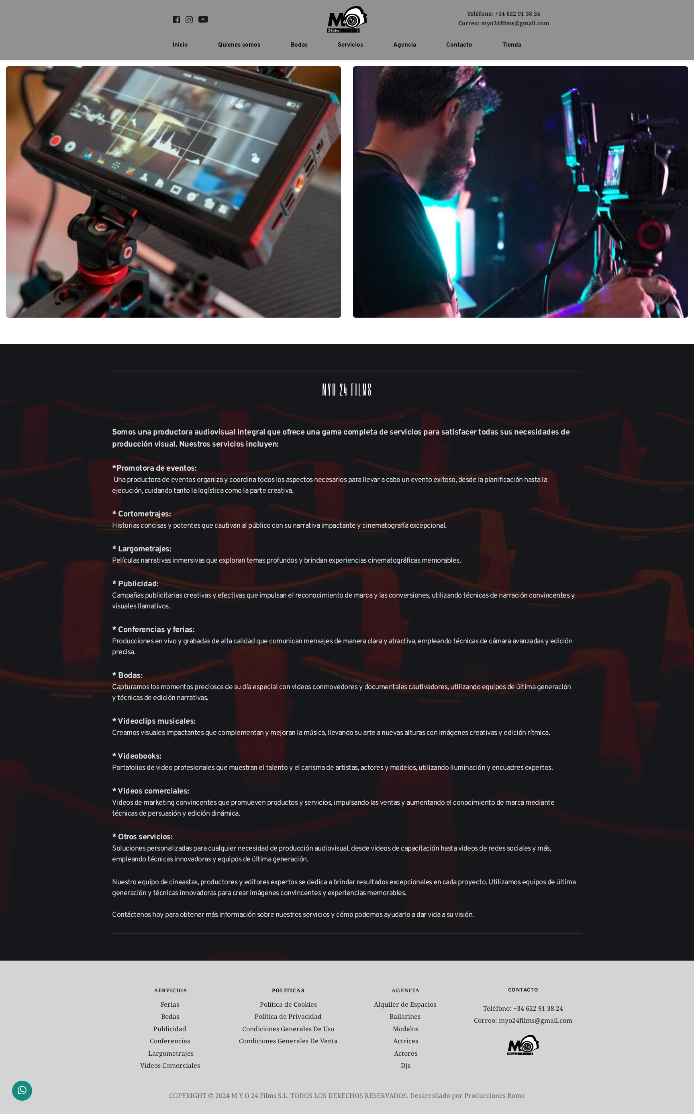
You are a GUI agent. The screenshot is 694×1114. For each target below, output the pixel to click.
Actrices (405, 1040)
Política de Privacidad (288, 1016)
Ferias (171, 1004)
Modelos (405, 1028)
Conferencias (171, 1040)
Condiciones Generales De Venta (288, 1040)
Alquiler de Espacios (406, 1004)
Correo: (469, 23)
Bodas (171, 1016)
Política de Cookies (288, 1004)
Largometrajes (171, 1053)
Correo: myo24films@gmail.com (523, 1020)
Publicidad (170, 1028)
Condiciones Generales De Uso (288, 1028)
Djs (405, 1065)
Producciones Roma (494, 1095)
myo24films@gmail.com (515, 23)
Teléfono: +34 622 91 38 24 (503, 13)
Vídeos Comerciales (170, 1065)
